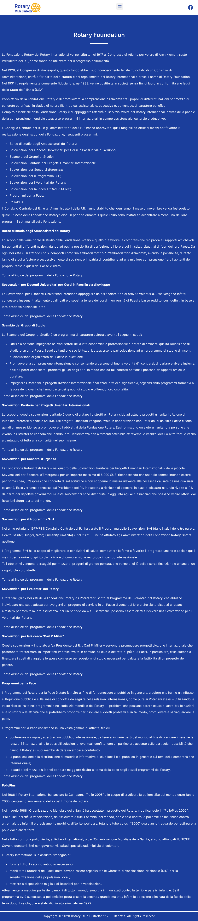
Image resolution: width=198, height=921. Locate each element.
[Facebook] (190, 7)
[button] (119, 6)
